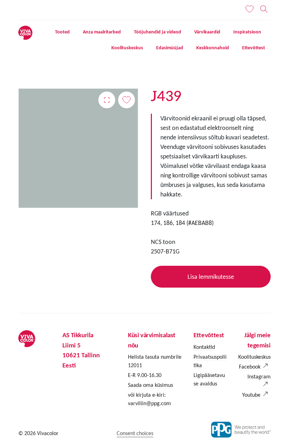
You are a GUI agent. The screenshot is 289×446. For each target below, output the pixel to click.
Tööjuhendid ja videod (157, 32)
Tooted (62, 32)
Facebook (249, 366)
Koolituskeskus (127, 48)
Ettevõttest (253, 48)
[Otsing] (264, 9)
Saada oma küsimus (150, 385)
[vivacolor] (25, 32)
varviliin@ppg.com (149, 403)
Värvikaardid (207, 32)
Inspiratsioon (247, 32)
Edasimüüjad (169, 48)
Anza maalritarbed (102, 32)
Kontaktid (204, 347)
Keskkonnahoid (212, 48)
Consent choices (135, 433)
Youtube (251, 394)
